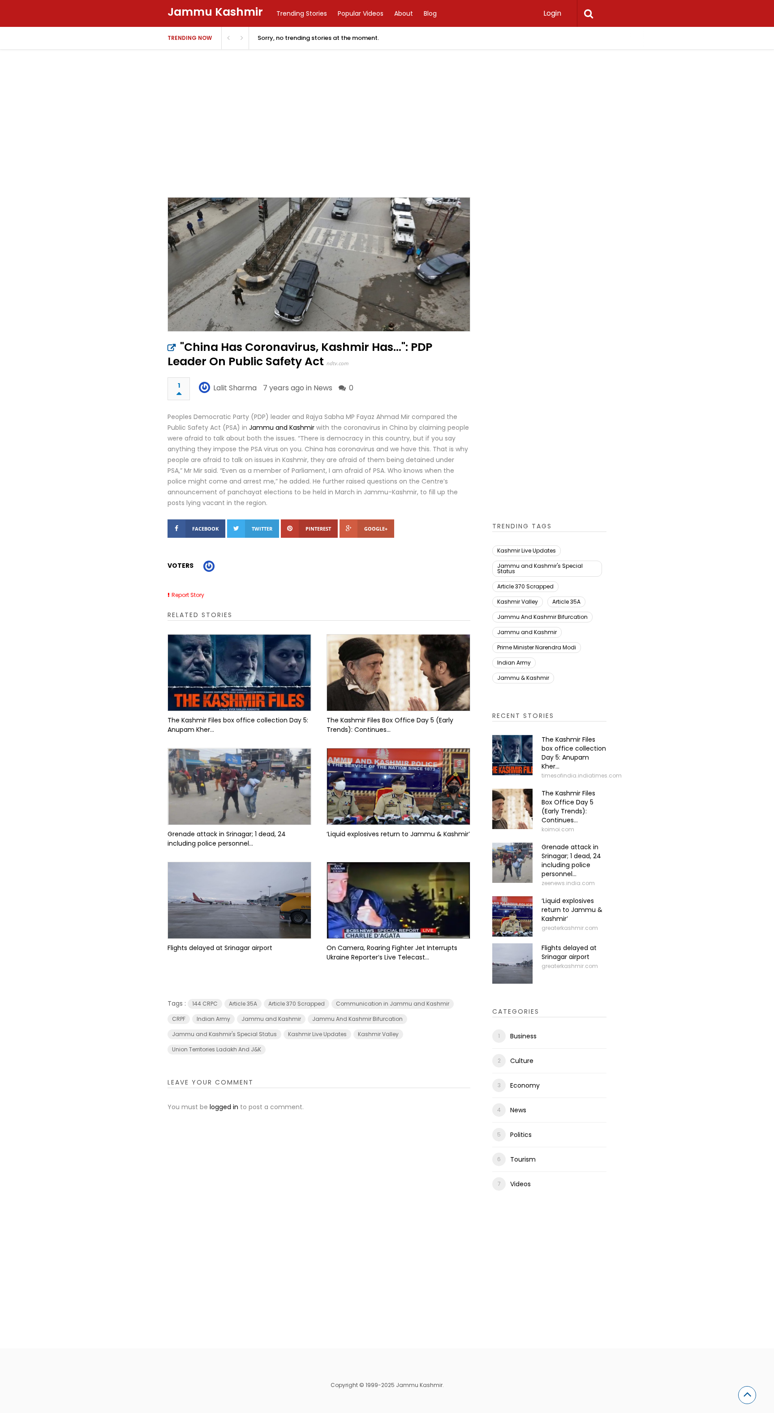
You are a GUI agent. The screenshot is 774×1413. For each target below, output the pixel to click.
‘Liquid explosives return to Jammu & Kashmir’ (398, 834)
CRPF (178, 1019)
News (323, 388)
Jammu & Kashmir (523, 678)
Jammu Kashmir (215, 12)
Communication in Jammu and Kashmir (392, 1003)
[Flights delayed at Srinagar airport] (239, 900)
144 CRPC (205, 1003)
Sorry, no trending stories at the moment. (318, 38)
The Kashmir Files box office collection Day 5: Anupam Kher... (238, 725)
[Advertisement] (387, 134)
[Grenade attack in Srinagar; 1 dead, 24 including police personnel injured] (239, 786)
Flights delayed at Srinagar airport (220, 947)
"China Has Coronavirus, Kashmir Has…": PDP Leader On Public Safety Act (300, 354)
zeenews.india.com (568, 883)
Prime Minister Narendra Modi (536, 647)
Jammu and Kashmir (281, 427)
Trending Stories (301, 13)
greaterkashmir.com (570, 928)
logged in (224, 1106)
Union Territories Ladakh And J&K (216, 1049)
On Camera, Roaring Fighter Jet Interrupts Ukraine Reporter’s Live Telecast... (392, 952)
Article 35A (243, 1003)
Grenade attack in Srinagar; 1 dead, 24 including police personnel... (227, 839)
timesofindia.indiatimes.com (582, 775)
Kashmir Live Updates (317, 1034)
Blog (430, 13)
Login (552, 13)
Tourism (523, 1159)
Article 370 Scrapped (296, 1003)
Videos (520, 1184)
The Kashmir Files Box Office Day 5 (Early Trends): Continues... (390, 725)
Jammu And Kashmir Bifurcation (357, 1019)
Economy (525, 1085)
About (403, 13)
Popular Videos (360, 13)
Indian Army (213, 1019)
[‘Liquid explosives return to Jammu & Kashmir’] (398, 786)
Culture (521, 1060)
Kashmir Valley (378, 1034)
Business (523, 1036)
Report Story (188, 595)
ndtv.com (337, 363)
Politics (521, 1134)
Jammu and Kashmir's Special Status (224, 1034)
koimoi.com (558, 829)
